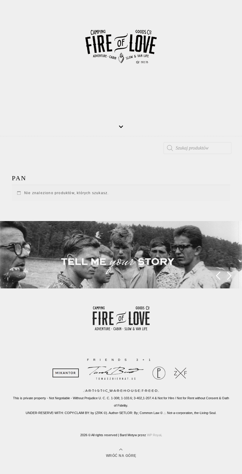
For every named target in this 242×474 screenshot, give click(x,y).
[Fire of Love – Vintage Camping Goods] (121, 50)
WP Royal (154, 435)
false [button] (218, 276)
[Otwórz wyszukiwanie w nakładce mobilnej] (197, 148)
